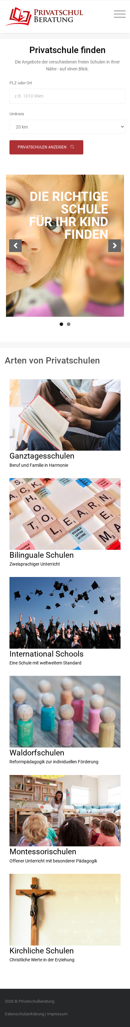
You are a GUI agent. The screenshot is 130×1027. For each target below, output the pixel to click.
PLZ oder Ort (20, 83)
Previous (15, 245)
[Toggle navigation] (118, 14)
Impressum (57, 1014)
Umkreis (16, 113)
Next (114, 245)
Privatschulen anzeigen (43, 147)
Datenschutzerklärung (24, 1014)
